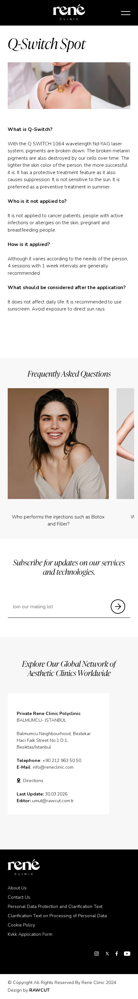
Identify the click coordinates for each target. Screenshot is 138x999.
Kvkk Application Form (30, 934)
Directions (33, 781)
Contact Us (19, 897)
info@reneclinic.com (53, 767)
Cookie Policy (21, 925)
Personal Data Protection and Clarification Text (55, 906)
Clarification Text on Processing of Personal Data (57, 916)
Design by (29, 990)
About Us (17, 888)
